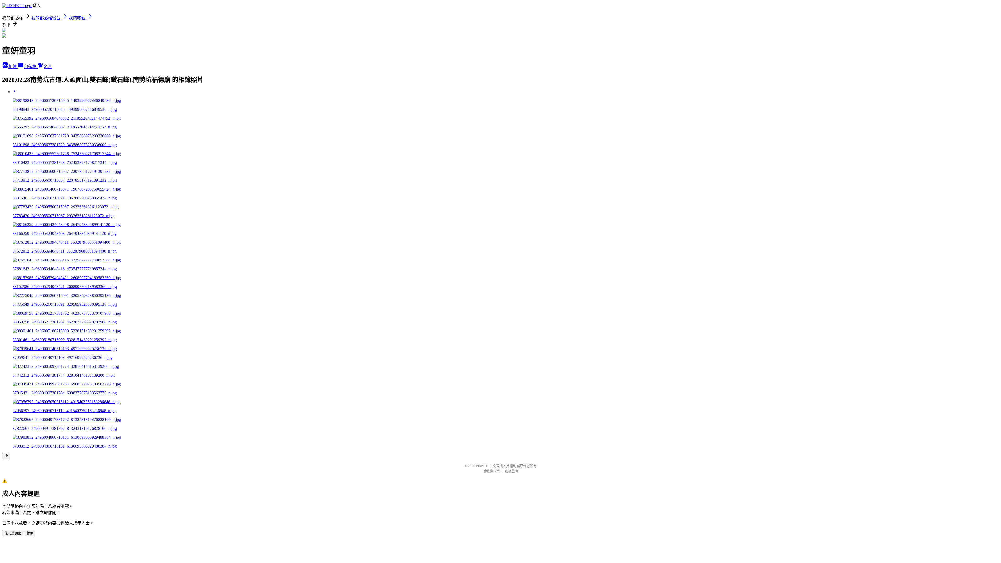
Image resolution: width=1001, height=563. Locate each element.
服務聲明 (511, 471)
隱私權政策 (491, 471)
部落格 (31, 66)
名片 (48, 66)
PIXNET (482, 466)
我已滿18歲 (12, 533)
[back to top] (6, 456)
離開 (30, 533)
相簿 (13, 66)
